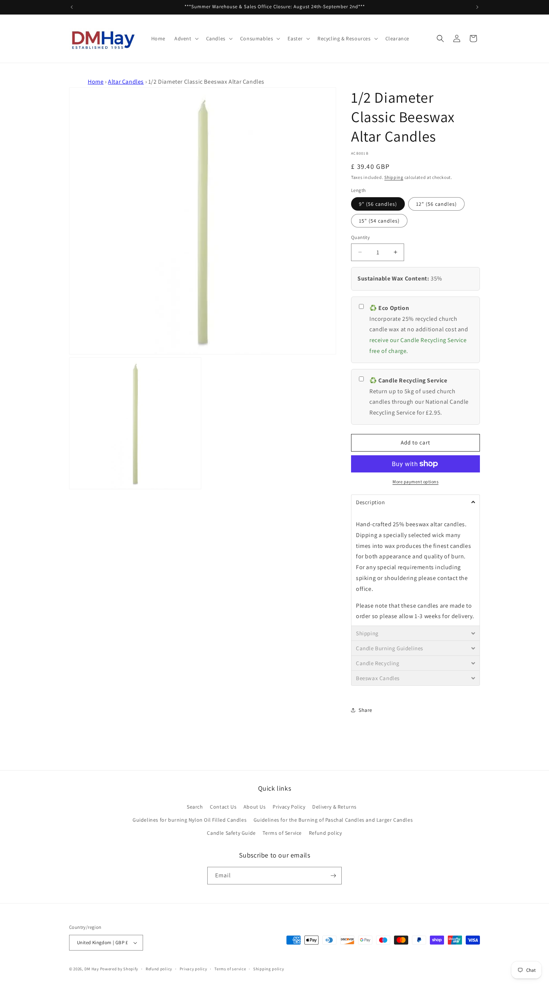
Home (95, 82)
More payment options (415, 481)
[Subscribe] (333, 875)
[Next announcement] (477, 7)
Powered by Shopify (119, 968)
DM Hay (91, 968)
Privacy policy (193, 968)
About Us (255, 806)
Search (195, 806)
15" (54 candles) (379, 220)
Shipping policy (268, 968)
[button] (186, 38)
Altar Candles (126, 82)
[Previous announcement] (71, 7)
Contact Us (223, 806)
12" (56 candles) (436, 204)
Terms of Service (282, 833)
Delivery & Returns (334, 806)
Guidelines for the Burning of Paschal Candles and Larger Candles (333, 819)
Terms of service (230, 968)
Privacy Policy (289, 806)
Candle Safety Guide (231, 833)
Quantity (360, 237)
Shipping (393, 177)
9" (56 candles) (378, 204)
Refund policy (325, 833)
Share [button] (365, 710)
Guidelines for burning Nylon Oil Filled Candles (189, 819)
